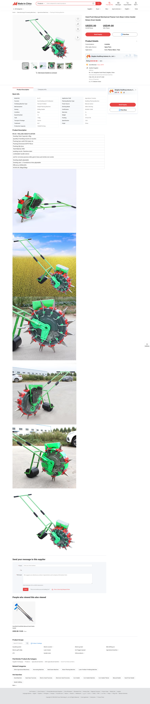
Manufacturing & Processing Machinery (26, 12)
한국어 (89, 693)
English (34, 693)
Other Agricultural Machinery (21, 669)
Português (46, 693)
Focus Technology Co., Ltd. (63, 697)
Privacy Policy (100, 697)
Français (52, 693)
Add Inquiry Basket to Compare (47, 73)
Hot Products (32, 691)
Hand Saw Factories (30, 678)
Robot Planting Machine (68, 669)
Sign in (136, 4)
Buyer (97, 9)
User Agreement (84, 697)
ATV (13, 653)
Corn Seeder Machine (89, 678)
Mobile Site (112, 691)
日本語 (94, 693)
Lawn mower (47, 650)
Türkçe (108, 693)
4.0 (116, 92)
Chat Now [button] (126, 34)
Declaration (93, 697)
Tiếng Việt (114, 693)
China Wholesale (68, 691)
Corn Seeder (76, 678)
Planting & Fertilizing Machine (57, 12)
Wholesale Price (77, 691)
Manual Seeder (117, 678)
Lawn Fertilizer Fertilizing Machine (88, 669)
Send (25, 589)
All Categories (18, 9)
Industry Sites (86, 691)
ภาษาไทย (103, 693)
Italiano (66, 693)
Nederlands (78, 693)
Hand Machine (18, 678)
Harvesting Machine (38, 669)
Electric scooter (48, 647)
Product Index (105, 691)
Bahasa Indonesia (123, 693)
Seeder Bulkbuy (18, 682)
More (14, 685)
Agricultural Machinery (43, 12)
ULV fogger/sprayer (80, 650)
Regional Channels (95, 691)
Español (40, 693)
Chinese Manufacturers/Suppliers (54, 691)
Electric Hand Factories (46, 678)
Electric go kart (79, 647)
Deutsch (72, 693)
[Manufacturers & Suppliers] (21, 3)
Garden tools (47, 653)
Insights (119, 691)
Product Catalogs (37, 643)
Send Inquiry (98, 34)
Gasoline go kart (16, 647)
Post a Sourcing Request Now (61, 589)
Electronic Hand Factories (63, 678)
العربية (84, 693)
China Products (41, 691)
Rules (136, 9)
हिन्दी (98, 693)
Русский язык (59, 693)
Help (106, 9)
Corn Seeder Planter (104, 678)
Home (13, 12)
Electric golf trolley (17, 650)
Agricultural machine (111, 650)
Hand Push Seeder (129, 678)
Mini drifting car (110, 647)
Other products (79, 653)
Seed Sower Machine (53, 669)
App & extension (116, 9)
